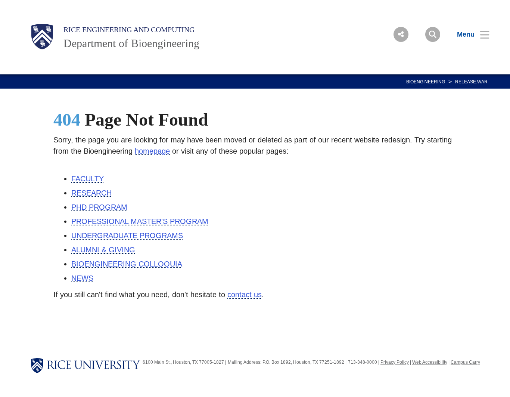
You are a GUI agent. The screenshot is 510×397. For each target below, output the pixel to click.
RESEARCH (91, 193)
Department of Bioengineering (131, 43)
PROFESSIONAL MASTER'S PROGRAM (139, 221)
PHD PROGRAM (99, 207)
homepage (152, 151)
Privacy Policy (394, 362)
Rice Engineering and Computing (129, 29)
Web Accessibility (429, 362)
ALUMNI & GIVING (103, 250)
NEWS (82, 278)
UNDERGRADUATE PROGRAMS (127, 235)
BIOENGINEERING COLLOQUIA (126, 264)
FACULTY (87, 179)
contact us (244, 294)
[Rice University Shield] (42, 36)
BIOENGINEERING (425, 81)
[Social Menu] (401, 34)
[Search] (432, 34)
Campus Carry (465, 362)
